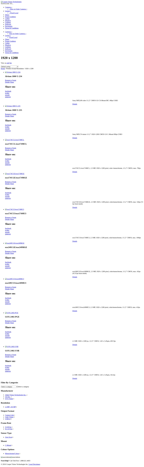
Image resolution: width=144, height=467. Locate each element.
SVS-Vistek (9, 399)
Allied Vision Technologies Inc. (15, 395)
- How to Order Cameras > (18, 9)
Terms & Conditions (12, 28)
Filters (7, 15)
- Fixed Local (13, 13)
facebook (8, 91)
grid (8, 63)
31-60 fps (8, 427)
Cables (7, 19)
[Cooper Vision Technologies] (11, 2)
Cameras (8, 7)
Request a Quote (10, 80)
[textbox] (23, 387)
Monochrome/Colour (12, 453)
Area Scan (8, 437)
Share (12, 82)
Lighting (8, 22)
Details (7, 82)
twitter (7, 93)
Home (3, 68)
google (7, 95)
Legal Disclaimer (34, 464)
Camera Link (9, 415)
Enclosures (8, 26)
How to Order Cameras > (17, 34)
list (11, 63)
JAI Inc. (7, 397)
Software (8, 24)
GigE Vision (9, 417)
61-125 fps (8, 429)
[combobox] (23, 387)
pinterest (8, 97)
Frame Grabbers (10, 17)
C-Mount (8, 445)
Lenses (8, 11)
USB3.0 (8, 419)
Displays (8, 20)
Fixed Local (13, 37)
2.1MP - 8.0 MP (10, 407)
